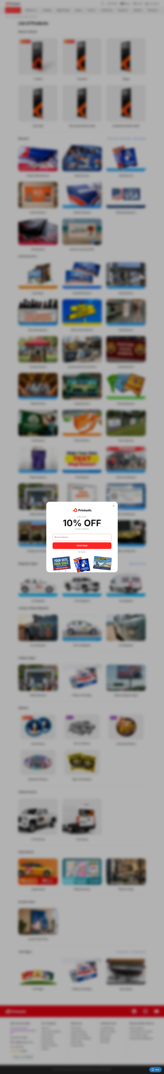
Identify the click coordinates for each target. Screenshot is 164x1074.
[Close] (113, 506)
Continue (82, 545)
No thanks (82, 552)
